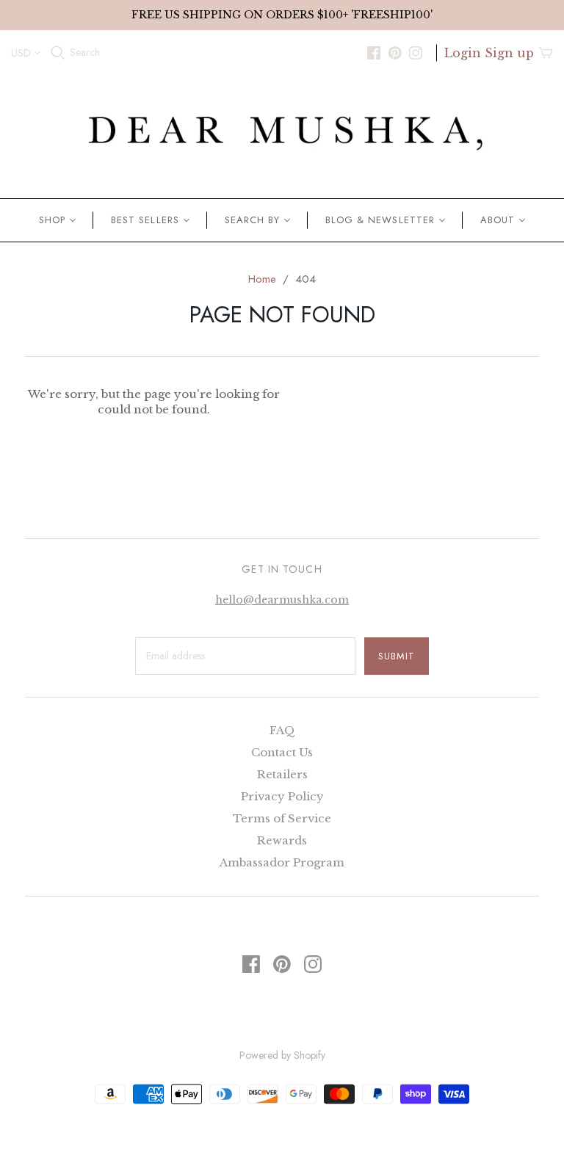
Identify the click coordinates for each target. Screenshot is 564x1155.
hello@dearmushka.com (282, 600)
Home (262, 279)
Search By (252, 220)
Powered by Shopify (282, 1055)
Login (462, 53)
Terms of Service (282, 818)
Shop (52, 220)
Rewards (282, 840)
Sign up (509, 53)
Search (85, 52)
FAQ (282, 730)
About (497, 220)
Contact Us (282, 752)
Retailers (282, 774)
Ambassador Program (282, 862)
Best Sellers (144, 220)
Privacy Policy (282, 796)
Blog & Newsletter (380, 220)
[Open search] (58, 53)
